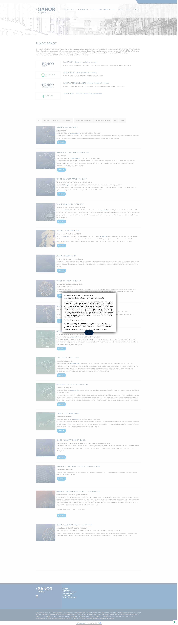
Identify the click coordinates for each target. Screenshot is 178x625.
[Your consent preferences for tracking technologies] (175, 622)
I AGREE (89, 332)
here (74, 308)
